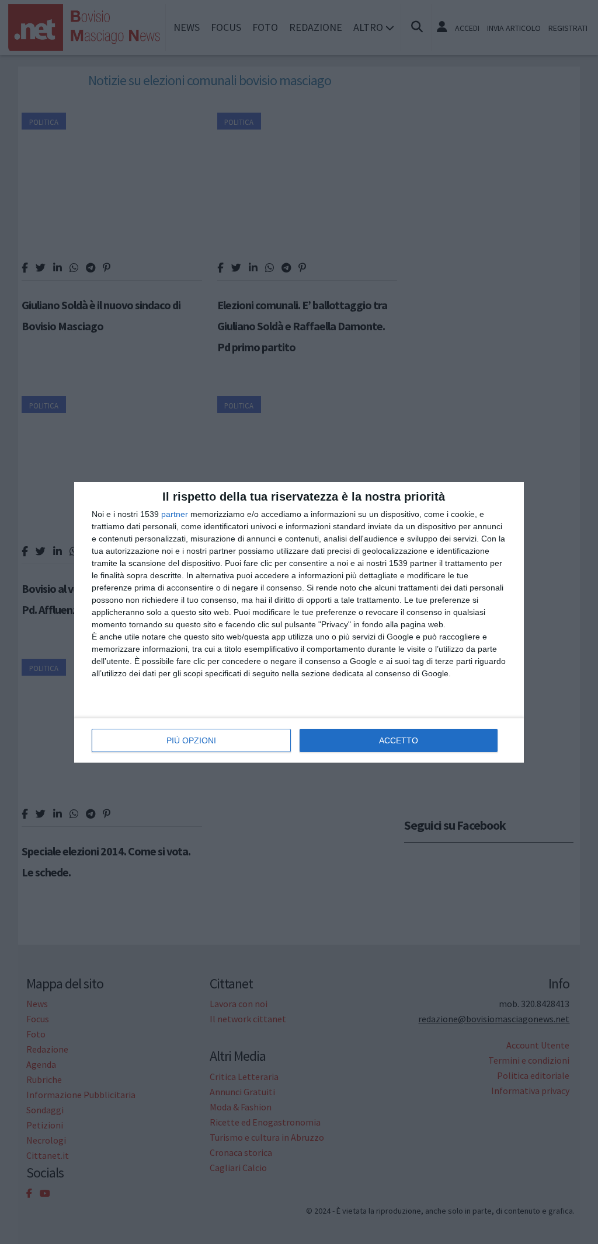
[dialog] (299, 622)
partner (174, 514)
